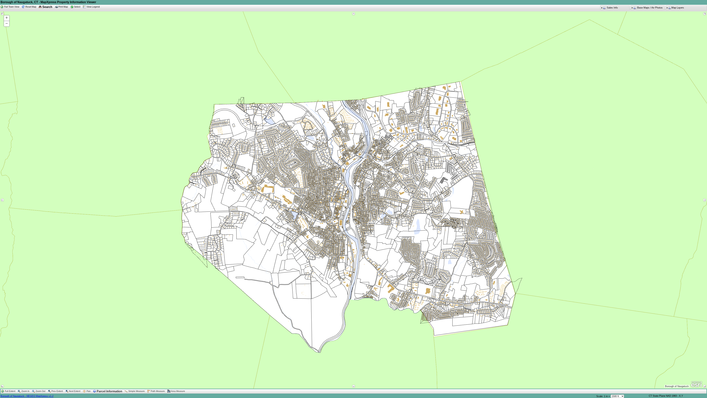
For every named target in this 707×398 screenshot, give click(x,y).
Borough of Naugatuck (13, 396)
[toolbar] (353, 8)
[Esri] (696, 384)
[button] (686, 7)
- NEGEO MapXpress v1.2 (39, 396)
